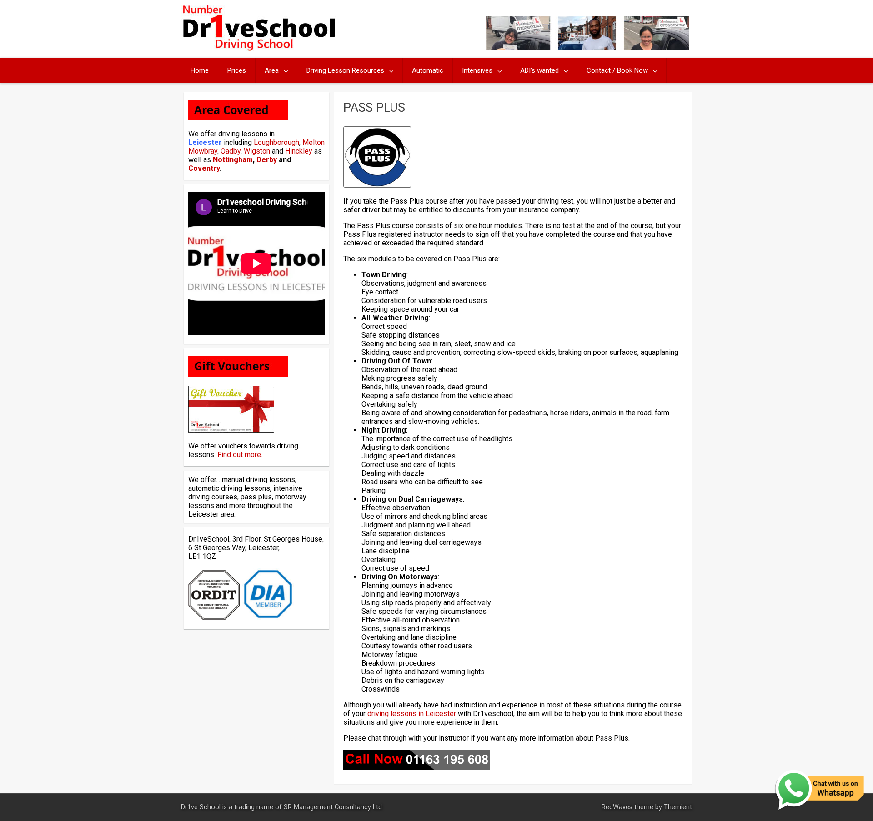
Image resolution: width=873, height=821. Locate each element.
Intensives (477, 70)
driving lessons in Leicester (411, 713)
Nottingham (233, 159)
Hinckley (298, 151)
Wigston (257, 151)
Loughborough (276, 142)
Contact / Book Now (617, 70)
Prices (236, 70)
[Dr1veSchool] (258, 48)
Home (200, 70)
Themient (678, 807)
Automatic (427, 70)
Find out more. (239, 454)
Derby (266, 159)
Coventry (204, 168)
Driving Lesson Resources (345, 70)
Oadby (231, 151)
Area (272, 70)
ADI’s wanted (539, 70)
